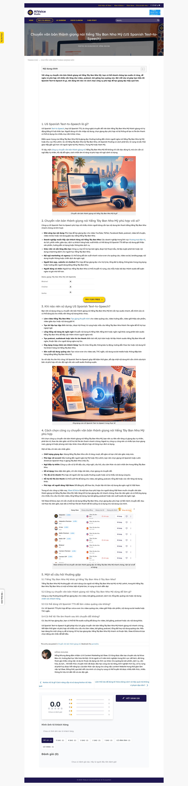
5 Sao (60, 740)
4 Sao (72, 740)
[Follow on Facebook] (151, 5)
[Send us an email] (155, 5)
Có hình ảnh (123, 740)
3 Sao (84, 740)
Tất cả (47, 740)
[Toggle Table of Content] (141, 69)
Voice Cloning (76, 20)
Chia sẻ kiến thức (142, 5)
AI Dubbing (61, 20)
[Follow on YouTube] (159, 5)
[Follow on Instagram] (153, 5)
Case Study (92, 20)
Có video (48, 747)
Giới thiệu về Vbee (104, 5)
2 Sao (96, 740)
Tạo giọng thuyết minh (80, 319)
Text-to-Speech (44, 20)
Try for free (92, 299)
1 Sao (108, 740)
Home (31, 20)
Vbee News (130, 5)
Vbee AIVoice (119, 5)
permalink (95, 644)
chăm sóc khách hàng (51, 599)
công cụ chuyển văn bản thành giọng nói (68, 150)
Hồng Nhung (104, 46)
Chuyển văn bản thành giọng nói (57, 60)
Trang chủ (33, 60)
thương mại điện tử (137, 240)
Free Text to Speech (154, 12)
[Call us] (157, 5)
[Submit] (158, 20)
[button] (2, 597)
